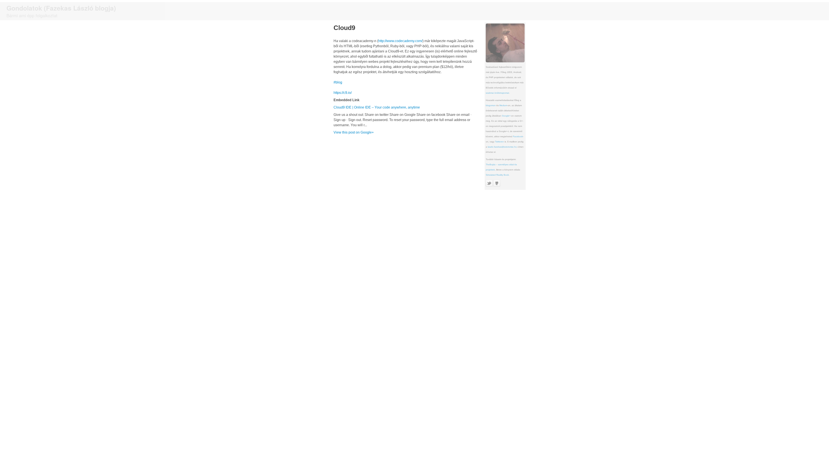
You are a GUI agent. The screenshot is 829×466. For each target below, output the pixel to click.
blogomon (491, 105)
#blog (338, 82)
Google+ (506, 116)
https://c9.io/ (343, 92)
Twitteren (499, 141)
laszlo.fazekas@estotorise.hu (502, 147)
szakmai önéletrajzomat (497, 93)
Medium (503, 105)
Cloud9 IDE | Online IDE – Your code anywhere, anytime (377, 107)
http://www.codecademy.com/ (400, 41)
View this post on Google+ (354, 132)
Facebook (518, 136)
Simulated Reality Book (497, 175)
